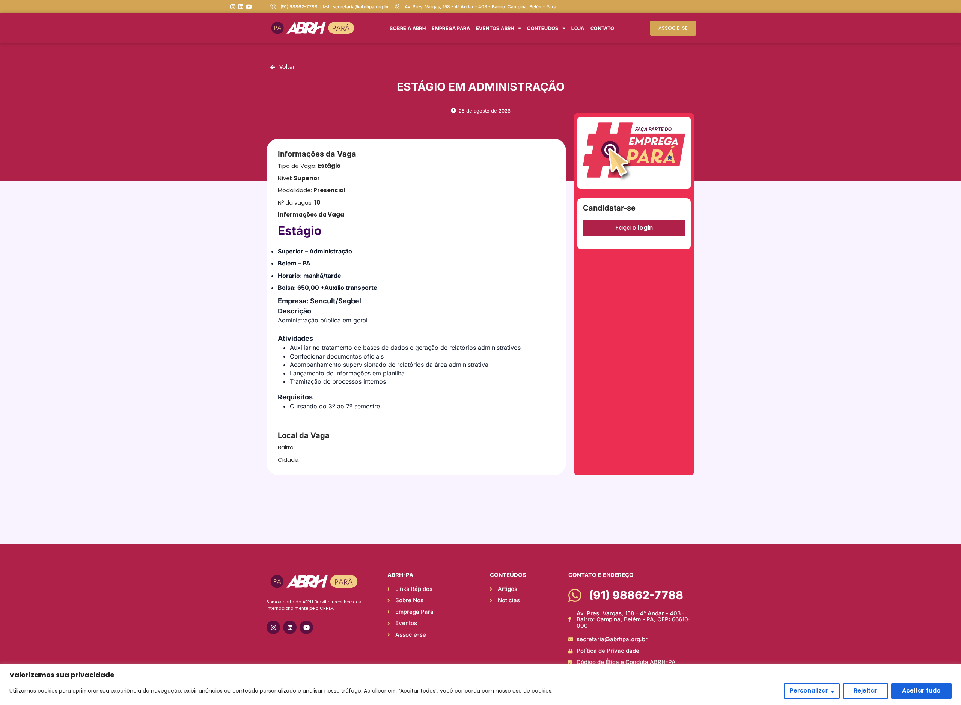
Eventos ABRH (495, 28)
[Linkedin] (241, 6)
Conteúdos (543, 28)
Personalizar (809, 690)
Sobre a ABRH (408, 28)
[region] (480, 684)
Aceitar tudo (921, 690)
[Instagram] (233, 6)
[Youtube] (249, 6)
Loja (577, 28)
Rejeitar (865, 690)
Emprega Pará (451, 28)
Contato (602, 28)
